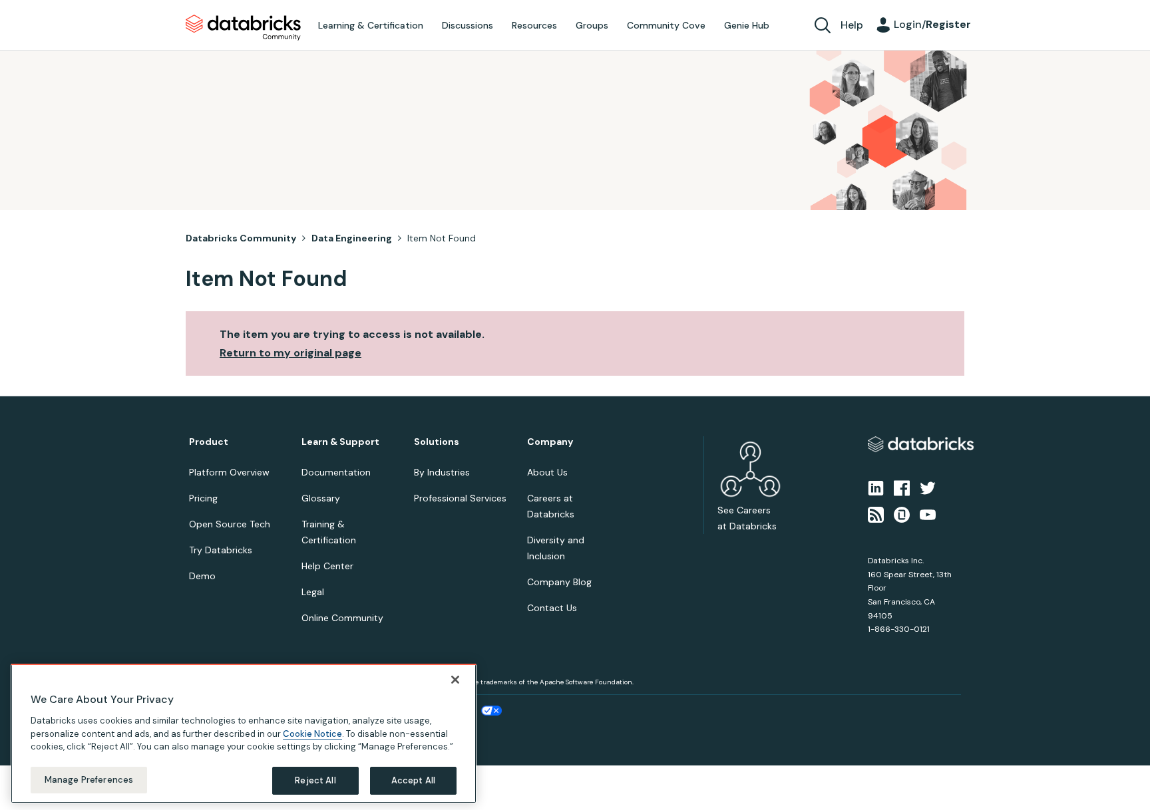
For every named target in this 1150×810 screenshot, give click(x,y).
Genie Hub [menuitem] (746, 25)
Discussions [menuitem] (467, 25)
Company (550, 442)
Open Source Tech (229, 524)
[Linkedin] (876, 487)
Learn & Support (340, 442)
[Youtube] (928, 514)
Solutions (436, 442)
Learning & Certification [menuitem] (370, 25)
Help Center (327, 566)
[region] (244, 733)
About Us (547, 472)
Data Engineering (351, 238)
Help (852, 25)
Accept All (413, 779)
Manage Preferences (89, 779)
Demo (202, 576)
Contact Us (552, 608)
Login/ (932, 24)
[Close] (455, 679)
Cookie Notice (312, 733)
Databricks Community (243, 28)
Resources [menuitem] (534, 25)
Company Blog (559, 582)
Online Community (342, 618)
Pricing (203, 498)
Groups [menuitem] (592, 25)
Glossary (320, 498)
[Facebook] (902, 487)
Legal (312, 592)
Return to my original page (290, 353)
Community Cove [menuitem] (666, 25)
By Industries (442, 472)
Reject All (315, 779)
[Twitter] (928, 487)
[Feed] (876, 514)
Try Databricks (220, 550)
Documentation (336, 472)
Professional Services (460, 498)
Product (208, 442)
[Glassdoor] (902, 514)
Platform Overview (229, 472)
